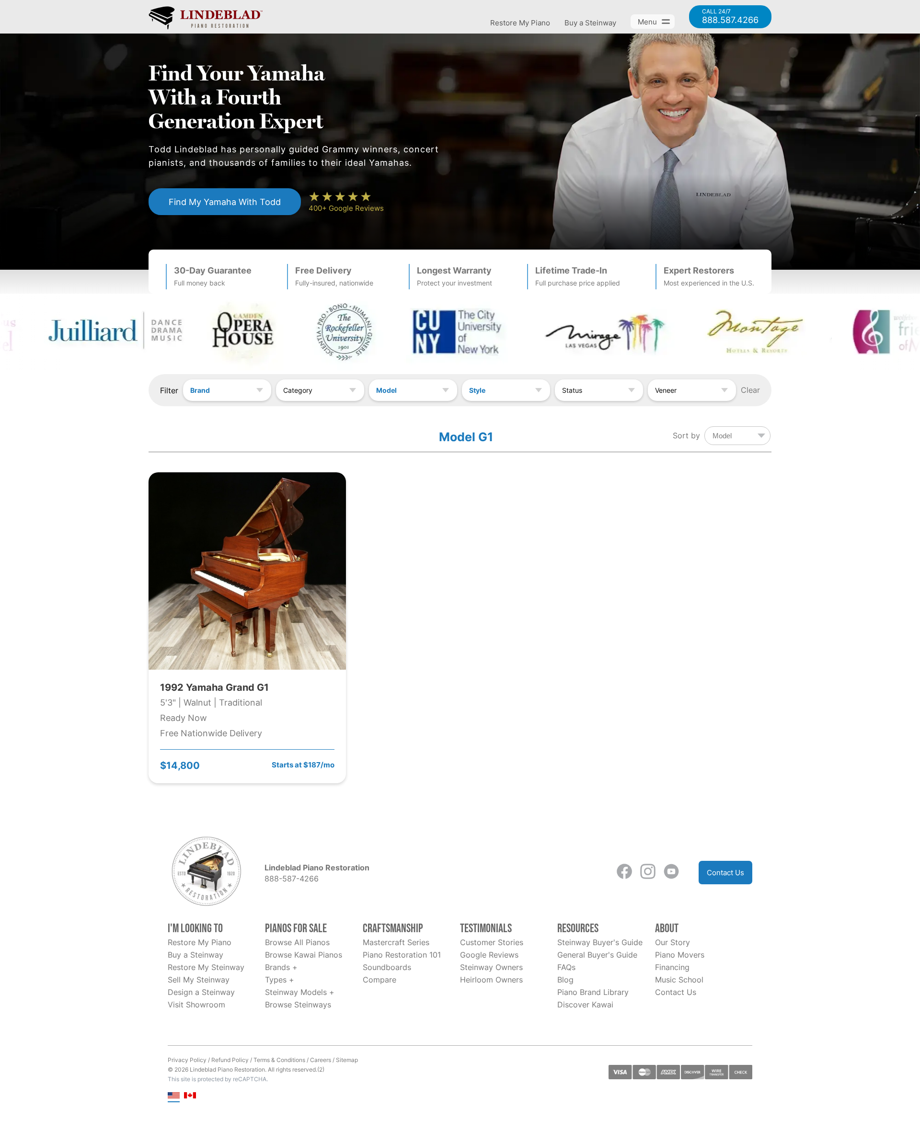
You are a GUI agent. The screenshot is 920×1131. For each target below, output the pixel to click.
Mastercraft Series (396, 942)
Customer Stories (491, 942)
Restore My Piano (520, 23)
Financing (672, 967)
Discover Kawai (585, 1004)
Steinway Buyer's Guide (600, 942)
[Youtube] (671, 872)
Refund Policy (230, 1060)
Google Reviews (489, 954)
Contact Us (725, 873)
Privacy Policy (187, 1060)
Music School (679, 979)
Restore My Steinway (206, 967)
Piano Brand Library (593, 992)
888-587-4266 (291, 878)
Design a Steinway (201, 992)
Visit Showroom (196, 1004)
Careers (320, 1060)
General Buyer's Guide (597, 954)
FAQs (566, 967)
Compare (379, 979)
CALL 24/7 (730, 16)
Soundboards (387, 967)
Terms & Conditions (279, 1060)
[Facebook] (624, 872)
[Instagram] (648, 872)
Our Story (672, 942)
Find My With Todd (225, 201)
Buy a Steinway (590, 23)
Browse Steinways (298, 1004)
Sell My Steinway (199, 979)
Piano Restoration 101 (402, 954)
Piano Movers (679, 954)
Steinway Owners (491, 967)
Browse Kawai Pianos (303, 954)
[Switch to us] (174, 1096)
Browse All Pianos (297, 942)
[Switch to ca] (190, 1096)
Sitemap (347, 1060)
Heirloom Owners (491, 979)
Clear (750, 390)
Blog (565, 979)
